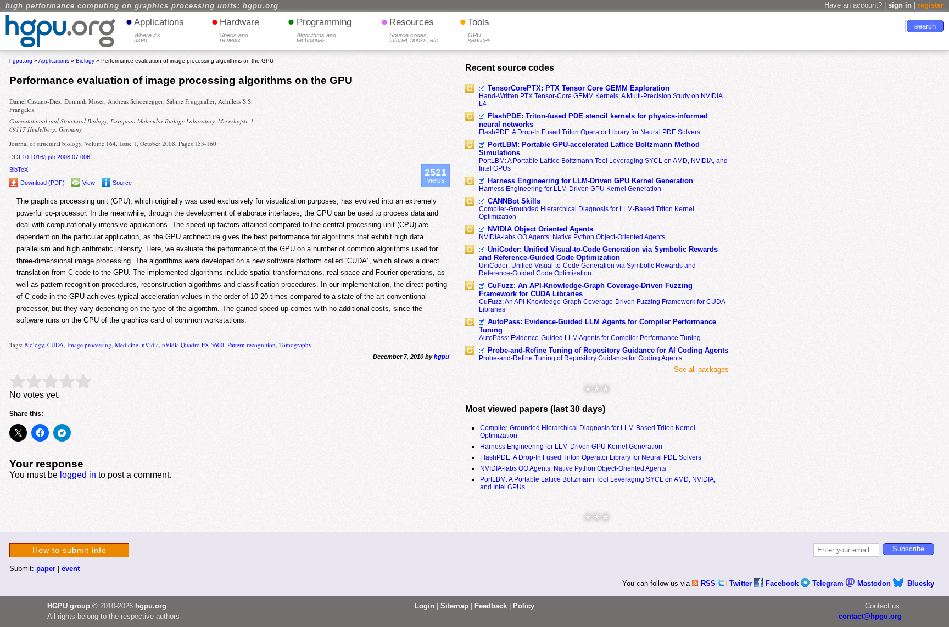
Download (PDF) (42, 182)
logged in (78, 474)
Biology (34, 345)
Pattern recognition (251, 345)
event (71, 568)
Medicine (126, 345)
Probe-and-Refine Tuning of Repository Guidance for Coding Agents (580, 358)
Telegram (829, 583)
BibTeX (18, 169)
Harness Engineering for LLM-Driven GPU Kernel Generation (590, 181)
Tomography (295, 345)
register (931, 5)
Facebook (783, 583)
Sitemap (454, 606)
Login (424, 606)
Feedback (490, 606)
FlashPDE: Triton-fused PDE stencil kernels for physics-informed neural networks (593, 120)
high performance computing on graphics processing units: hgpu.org (141, 6)
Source (122, 182)
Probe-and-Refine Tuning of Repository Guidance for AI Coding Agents (608, 350)
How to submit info (69, 550)
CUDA (55, 345)
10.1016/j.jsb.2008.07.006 (56, 157)
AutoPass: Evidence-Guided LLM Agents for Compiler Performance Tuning (597, 326)
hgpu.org (20, 61)
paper (45, 568)
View (88, 182)
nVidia (150, 345)
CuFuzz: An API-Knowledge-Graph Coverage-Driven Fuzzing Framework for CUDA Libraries (586, 289)
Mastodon (875, 583)
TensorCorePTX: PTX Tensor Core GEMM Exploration (578, 88)
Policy (523, 606)
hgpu (441, 356)
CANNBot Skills (514, 201)
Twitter (741, 583)
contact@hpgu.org (870, 616)
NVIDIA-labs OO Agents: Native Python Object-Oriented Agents (572, 237)
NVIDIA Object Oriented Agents (540, 229)
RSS (709, 583)
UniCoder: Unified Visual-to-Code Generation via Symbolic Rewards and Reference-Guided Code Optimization (598, 253)
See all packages (701, 369)
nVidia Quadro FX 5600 (193, 345)
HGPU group (68, 606)
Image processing (89, 345)
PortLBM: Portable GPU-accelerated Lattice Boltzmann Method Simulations (589, 148)
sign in (900, 5)
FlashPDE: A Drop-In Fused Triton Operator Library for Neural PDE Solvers (589, 132)
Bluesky (920, 583)
